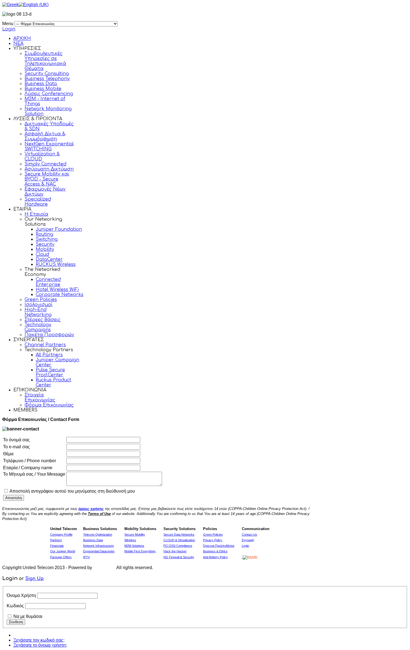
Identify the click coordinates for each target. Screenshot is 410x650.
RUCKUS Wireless (56, 264)
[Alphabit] (104, 567)
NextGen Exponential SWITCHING (49, 146)
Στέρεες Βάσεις (43, 319)
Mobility (45, 249)
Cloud (42, 254)
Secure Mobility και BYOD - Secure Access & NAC (47, 179)
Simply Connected (45, 164)
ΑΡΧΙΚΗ (22, 38)
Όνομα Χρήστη (21, 595)
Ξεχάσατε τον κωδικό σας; (38, 640)
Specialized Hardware (38, 202)
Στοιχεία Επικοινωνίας (40, 398)
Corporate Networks (59, 294)
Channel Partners (45, 344)
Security (45, 244)
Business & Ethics (215, 551)
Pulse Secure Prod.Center (50, 372)
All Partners (49, 354)
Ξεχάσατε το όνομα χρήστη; (40, 645)
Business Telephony (47, 78)
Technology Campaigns (38, 327)
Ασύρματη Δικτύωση (49, 169)
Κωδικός (15, 605)
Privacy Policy (212, 540)
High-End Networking (38, 312)
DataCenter (49, 259)
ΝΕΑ (18, 43)
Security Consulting (47, 73)
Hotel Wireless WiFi (57, 289)
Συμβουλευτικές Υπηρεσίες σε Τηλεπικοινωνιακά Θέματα (45, 61)
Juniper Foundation (59, 229)
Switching (47, 239)
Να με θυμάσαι (27, 616)
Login (8, 29)
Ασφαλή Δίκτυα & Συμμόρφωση (45, 136)
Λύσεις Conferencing (49, 93)
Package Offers (61, 557)
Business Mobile (43, 88)
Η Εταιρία (36, 214)
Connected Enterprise (48, 282)
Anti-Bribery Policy (215, 557)
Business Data (41, 83)
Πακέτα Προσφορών (49, 334)
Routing (44, 234)
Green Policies (41, 299)
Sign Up (34, 578)
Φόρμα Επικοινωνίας (49, 405)
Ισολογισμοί (38, 304)
